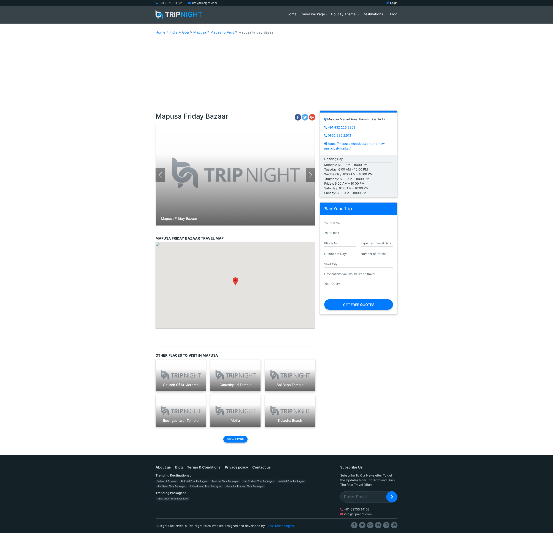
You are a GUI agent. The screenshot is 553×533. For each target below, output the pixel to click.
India (174, 32)
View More (235, 439)
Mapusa (199, 32)
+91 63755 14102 (170, 3)
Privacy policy (236, 467)
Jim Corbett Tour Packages (258, 481)
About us (163, 467)
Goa (185, 32)
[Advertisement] (276, 76)
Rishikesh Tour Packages (171, 486)
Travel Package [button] (312, 14)
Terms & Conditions (204, 467)
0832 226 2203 (339, 135)
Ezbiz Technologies (280, 526)
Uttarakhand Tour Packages (205, 486)
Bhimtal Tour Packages (194, 481)
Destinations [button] (373, 14)
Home (292, 14)
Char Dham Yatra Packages (172, 498)
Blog (393, 14)
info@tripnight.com (204, 3)
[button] (235, 281)
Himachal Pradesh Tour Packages (245, 486)
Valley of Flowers (166, 481)
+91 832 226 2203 (341, 127)
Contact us (261, 467)
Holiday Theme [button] (344, 14)
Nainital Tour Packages (291, 481)
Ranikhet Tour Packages (225, 481)
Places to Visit (222, 32)
